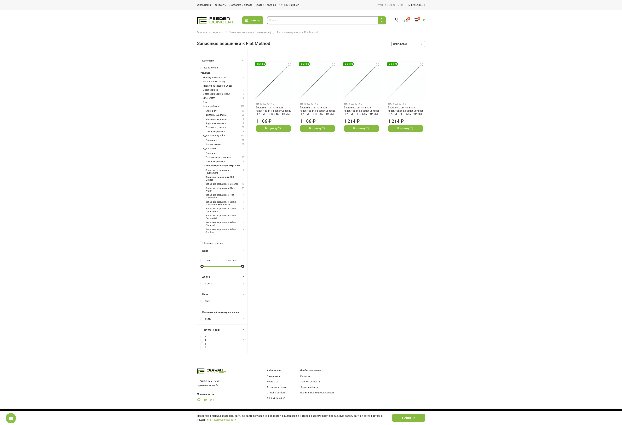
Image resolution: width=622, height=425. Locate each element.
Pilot (205, 102)
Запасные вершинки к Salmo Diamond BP (221, 210)
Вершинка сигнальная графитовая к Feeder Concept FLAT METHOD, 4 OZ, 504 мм (317, 111)
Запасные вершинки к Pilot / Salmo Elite (221, 196)
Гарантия (305, 376)
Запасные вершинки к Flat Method (220, 178)
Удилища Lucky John (214, 135)
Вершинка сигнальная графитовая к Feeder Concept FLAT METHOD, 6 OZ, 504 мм (405, 111)
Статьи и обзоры (265, 4)
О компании (204, 4)
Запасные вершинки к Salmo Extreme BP (221, 217)
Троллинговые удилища (218, 157)
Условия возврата (310, 381)
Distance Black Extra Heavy (216, 94)
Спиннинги (211, 111)
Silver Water (209, 98)
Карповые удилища (216, 123)
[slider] (202, 266)
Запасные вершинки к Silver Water (220, 189)
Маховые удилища (215, 131)
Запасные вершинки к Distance (222, 184)
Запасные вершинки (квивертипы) (250, 32)
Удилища (218, 32)
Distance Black (210, 90)
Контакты (220, 4)
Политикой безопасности (220, 419)
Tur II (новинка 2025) (214, 81)
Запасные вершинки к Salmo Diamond (221, 224)
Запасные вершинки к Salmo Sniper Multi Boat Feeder (221, 203)
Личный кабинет (289, 4)
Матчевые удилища (216, 119)
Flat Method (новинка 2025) (217, 85)
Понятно (408, 418)
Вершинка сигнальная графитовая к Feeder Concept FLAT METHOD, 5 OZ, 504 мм (361, 111)
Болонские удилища (216, 127)
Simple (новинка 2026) (214, 77)
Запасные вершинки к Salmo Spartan (221, 231)
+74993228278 (416, 4)
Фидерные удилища (216, 115)
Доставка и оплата (241, 4)
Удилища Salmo (211, 106)
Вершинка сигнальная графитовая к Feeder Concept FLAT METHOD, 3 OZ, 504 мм (273, 111)
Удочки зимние (214, 144)
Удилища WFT (210, 148)
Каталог (256, 20)
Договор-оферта (309, 387)
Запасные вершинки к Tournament (217, 171)
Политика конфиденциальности (317, 392)
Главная (202, 32)
